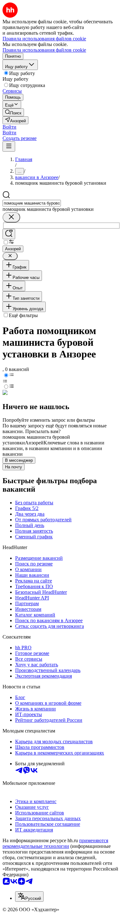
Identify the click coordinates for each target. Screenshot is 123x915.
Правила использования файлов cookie (44, 50)
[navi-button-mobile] (9, 146)
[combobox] (32, 203)
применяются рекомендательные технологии (55, 843)
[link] (13, 112)
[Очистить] (11, 217)
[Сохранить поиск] (9, 234)
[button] (9, 127)
